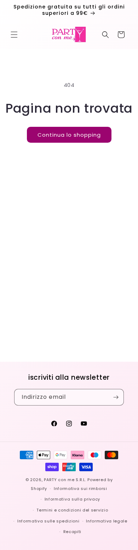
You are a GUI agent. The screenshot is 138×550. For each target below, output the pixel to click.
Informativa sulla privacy (72, 499)
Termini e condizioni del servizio (72, 510)
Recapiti (72, 531)
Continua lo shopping (69, 134)
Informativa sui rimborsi (80, 488)
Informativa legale (106, 521)
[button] (14, 34)
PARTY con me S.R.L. (65, 480)
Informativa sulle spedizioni (48, 521)
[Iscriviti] (115, 397)
